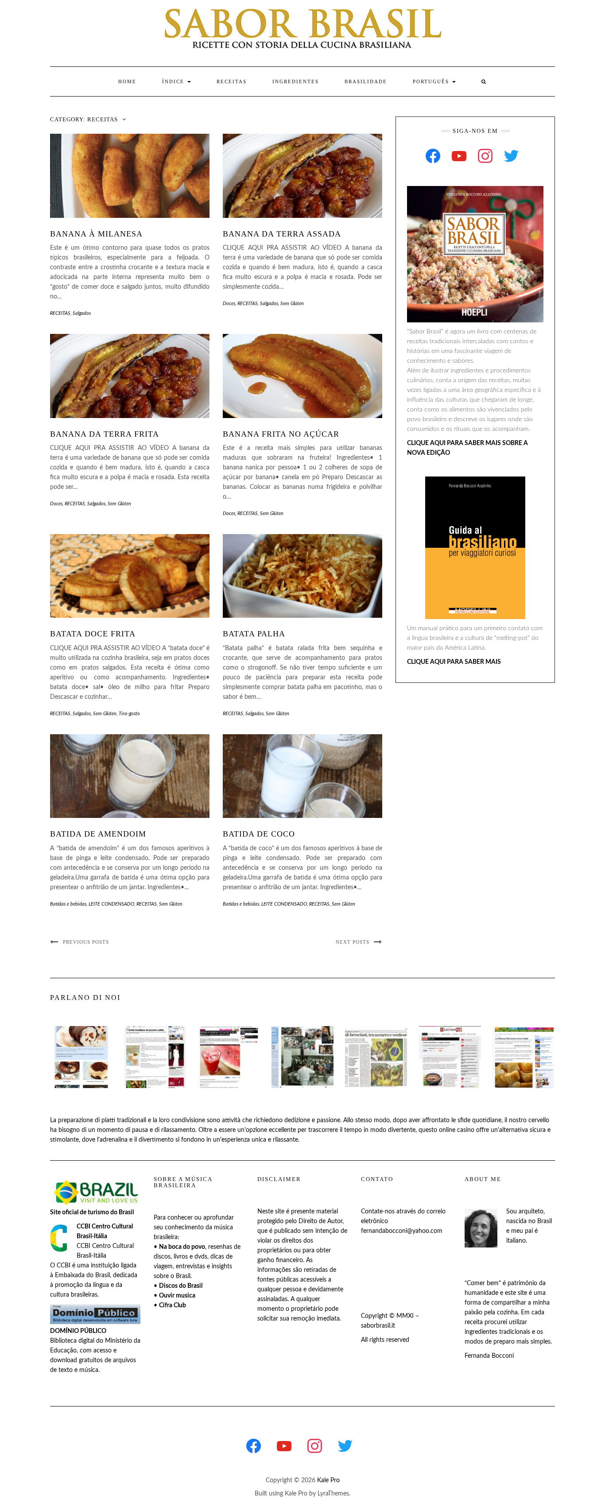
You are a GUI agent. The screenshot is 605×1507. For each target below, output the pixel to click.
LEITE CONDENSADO (111, 904)
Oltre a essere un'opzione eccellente (247, 1130)
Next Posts (352, 942)
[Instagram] (485, 156)
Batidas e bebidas (68, 904)
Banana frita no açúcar (281, 434)
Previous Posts (86, 942)
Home (127, 81)
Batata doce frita (93, 633)
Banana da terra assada (282, 233)
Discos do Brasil (180, 1286)
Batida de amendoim (98, 833)
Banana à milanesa (96, 233)
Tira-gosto (129, 713)
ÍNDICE (174, 81)
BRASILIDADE (366, 81)
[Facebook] (433, 156)
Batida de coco (259, 833)
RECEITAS (232, 81)
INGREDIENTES (295, 81)
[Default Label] (459, 156)
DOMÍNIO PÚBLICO (78, 1331)
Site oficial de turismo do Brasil (92, 1212)
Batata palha (254, 633)
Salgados (82, 313)
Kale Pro (328, 1480)
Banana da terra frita (104, 434)
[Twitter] (511, 156)
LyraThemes (333, 1494)
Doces (229, 303)
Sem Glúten (292, 303)
